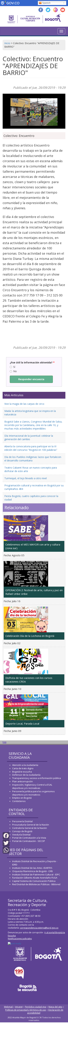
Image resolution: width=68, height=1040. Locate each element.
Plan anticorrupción (22, 781)
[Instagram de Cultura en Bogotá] (55, 9)
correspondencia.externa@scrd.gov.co (39, 927)
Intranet (19, 1006)
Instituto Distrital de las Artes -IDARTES (32, 867)
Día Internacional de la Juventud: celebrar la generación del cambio (28, 437)
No (15, 371)
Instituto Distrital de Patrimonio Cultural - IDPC (36, 874)
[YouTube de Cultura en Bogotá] (62, 9)
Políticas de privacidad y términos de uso (25, 1009)
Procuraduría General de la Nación (30, 824)
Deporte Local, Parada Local (22, 723)
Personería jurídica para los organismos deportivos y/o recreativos (33, 793)
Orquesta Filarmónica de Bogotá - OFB (32, 871)
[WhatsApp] (6, 849)
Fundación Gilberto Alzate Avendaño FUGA (34, 877)
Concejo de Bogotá (22, 831)
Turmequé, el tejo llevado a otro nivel (25, 478)
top (4, 742)
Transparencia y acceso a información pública (36, 778)
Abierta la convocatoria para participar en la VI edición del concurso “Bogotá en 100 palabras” (30, 448)
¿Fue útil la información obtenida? (32, 362)
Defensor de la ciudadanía (26, 774)
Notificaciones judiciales (20, 938)
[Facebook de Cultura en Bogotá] (40, 9)
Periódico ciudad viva (35, 1006)
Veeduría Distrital (21, 834)
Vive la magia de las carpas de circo (24, 403)
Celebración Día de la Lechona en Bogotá (29, 636)
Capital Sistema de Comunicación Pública (33, 881)
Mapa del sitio (55, 1006)
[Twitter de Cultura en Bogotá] (48, 9)
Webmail (8, 1006)
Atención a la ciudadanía (25, 765)
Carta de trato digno (22, 768)
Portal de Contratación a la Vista (29, 837)
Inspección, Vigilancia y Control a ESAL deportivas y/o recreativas (32, 786)
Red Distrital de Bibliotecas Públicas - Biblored (36, 884)
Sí (14, 366)
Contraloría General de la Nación (29, 828)
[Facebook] (6, 835)
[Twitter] (6, 842)
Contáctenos (19, 801)
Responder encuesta (31, 379)
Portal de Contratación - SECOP (28, 841)
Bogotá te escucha (22, 771)
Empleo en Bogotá (22, 797)
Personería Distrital (22, 821)
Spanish (46, 3)
